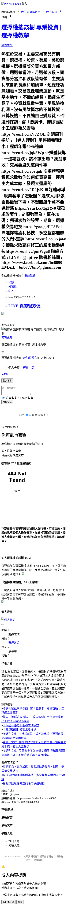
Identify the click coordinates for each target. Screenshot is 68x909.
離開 (20, 902)
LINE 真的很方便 (24, 306)
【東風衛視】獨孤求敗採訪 (19, 729)
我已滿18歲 (8, 902)
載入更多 (7, 380)
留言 (34, 357)
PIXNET (16, 856)
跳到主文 (7, 45)
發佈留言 (7, 402)
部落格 (12, 286)
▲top (4, 373)
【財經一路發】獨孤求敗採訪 (21, 725)
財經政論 (30, 275)
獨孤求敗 (7, 337)
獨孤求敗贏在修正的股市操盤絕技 (24, 783)
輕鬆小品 (28, 367)
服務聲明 (38, 860)
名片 (11, 291)
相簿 (11, 282)
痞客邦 (26, 357)
